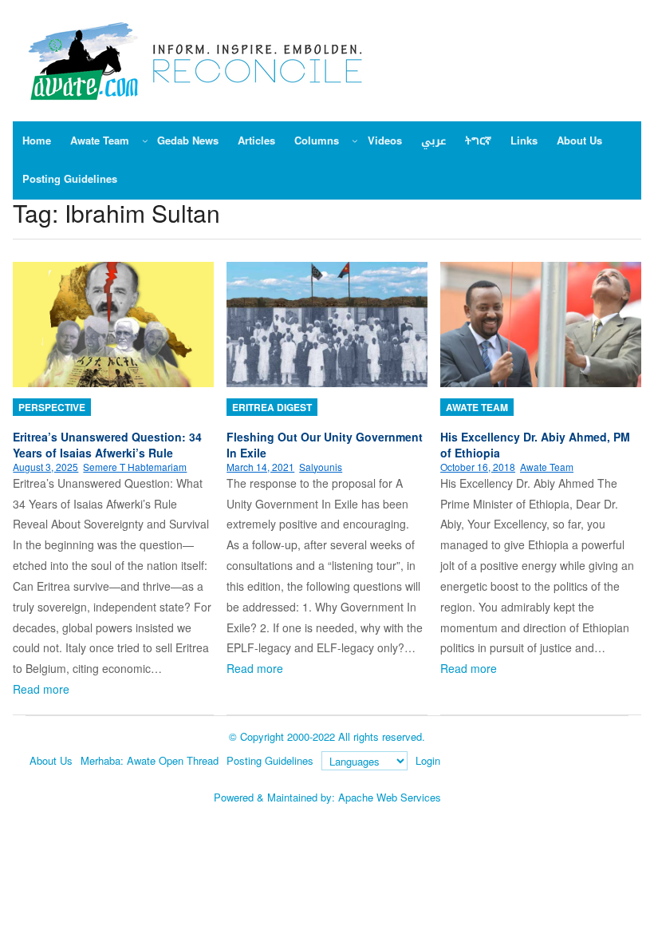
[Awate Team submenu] (145, 140)
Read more (41, 689)
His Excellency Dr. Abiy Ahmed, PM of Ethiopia (535, 445)
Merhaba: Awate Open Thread (150, 760)
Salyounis (320, 466)
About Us (51, 760)
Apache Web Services (389, 797)
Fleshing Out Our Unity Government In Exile (325, 445)
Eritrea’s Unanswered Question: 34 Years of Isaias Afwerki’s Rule (107, 445)
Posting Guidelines (270, 760)
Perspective (51, 407)
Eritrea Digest (272, 407)
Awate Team (477, 407)
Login (428, 760)
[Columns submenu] (355, 140)
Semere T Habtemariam (135, 466)
